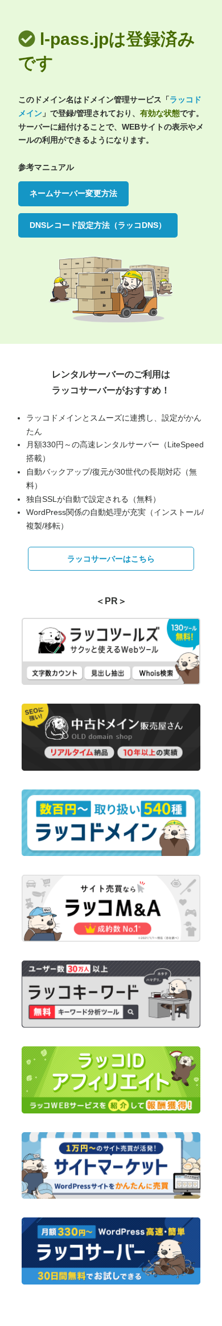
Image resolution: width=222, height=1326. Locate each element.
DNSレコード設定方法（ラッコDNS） (98, 225)
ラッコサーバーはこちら (111, 558)
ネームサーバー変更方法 (73, 193)
